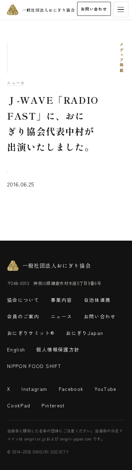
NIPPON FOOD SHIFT (34, 365)
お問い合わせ (94, 9)
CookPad (18, 405)
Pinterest (53, 405)
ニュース (16, 82)
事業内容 (61, 299)
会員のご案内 (23, 316)
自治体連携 (97, 299)
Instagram (34, 388)
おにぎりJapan (84, 332)
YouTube (105, 388)
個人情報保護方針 (58, 349)
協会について (23, 299)
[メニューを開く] (120, 9)
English (16, 349)
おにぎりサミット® (31, 332)
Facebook (71, 388)
